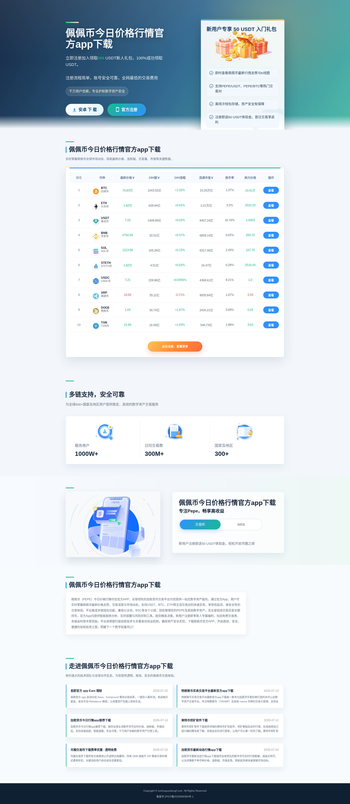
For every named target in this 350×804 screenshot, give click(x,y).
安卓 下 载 (88, 109)
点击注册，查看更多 (175, 346)
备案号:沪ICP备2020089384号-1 (175, 796)
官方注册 (129, 109)
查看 (271, 190)
